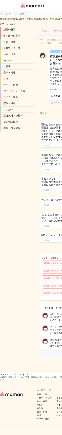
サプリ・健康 (10, 84)
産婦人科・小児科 (13, 115)
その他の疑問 (10, 121)
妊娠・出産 (9, 41)
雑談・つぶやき (11, 128)
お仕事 (7, 66)
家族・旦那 (9, 103)
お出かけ (8, 109)
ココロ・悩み (10, 97)
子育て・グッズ (11, 48)
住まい (7, 60)
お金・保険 (9, 54)
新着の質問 (9, 29)
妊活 (5, 78)
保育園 (57, 96)
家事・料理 (9, 72)
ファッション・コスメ (15, 91)
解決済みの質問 (11, 35)
